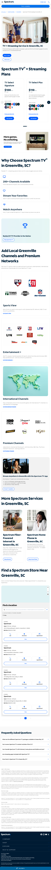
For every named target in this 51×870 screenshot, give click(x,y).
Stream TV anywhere (8, 489)
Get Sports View (7, 313)
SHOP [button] (5, 842)
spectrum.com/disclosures (18, 781)
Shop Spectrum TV (8, 239)
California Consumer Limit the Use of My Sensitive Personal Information (16, 859)
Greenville (18, 12)
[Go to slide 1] (25, 126)
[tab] (25, 839)
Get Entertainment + (8, 360)
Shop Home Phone (32, 559)
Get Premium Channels (8, 451)
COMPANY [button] (6, 839)
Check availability (25, 6)
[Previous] (2, 102)
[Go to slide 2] (27, 126)
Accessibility (3, 855)
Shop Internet (7, 559)
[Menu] (2, 2)
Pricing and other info (9, 114)
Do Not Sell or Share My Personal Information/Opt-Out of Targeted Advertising (17, 857)
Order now (43, 2)
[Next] (48, 102)
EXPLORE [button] (6, 846)
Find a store (7, 59)
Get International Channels (9, 406)
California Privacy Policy (6, 856)
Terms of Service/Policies (6, 860)
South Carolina (11, 12)
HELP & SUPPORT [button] (9, 850)
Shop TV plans (7, 55)
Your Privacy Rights (5, 853)
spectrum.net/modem (27, 812)
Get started (9, 118)
